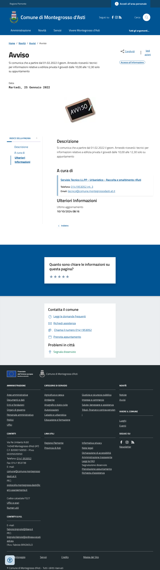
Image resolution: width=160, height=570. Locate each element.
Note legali (87, 448)
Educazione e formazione (57, 420)
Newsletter (125, 447)
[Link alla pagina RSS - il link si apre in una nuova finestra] (120, 17)
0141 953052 (24, 458)
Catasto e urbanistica (55, 415)
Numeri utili (13, 508)
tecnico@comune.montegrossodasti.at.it (91, 191)
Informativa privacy (92, 443)
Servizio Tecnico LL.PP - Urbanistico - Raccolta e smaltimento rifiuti (101, 180)
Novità (42, 30)
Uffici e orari (13, 503)
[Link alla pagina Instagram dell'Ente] (127, 442)
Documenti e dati (16, 400)
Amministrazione (21, 30)
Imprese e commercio (93, 400)
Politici (10, 420)
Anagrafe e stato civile (56, 405)
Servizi (57, 30)
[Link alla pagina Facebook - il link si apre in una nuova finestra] (113, 17)
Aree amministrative (17, 395)
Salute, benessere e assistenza (98, 405)
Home (12, 43)
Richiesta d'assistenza (93, 473)
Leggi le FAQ (88, 461)
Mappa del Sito (91, 557)
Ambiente (49, 400)
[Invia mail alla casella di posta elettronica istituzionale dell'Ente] (24, 474)
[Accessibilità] (9, 560)
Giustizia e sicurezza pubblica (96, 395)
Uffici (9, 425)
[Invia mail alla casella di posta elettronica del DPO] (20, 529)
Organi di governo (16, 410)
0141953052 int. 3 (82, 187)
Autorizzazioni (51, 410)
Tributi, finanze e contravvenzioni (98, 412)
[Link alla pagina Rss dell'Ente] (133, 442)
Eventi (122, 426)
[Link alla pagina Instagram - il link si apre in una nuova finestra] (116, 17)
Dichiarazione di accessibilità (96, 453)
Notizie (123, 395)
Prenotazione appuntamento (97, 469)
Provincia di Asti (52, 448)
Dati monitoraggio (16, 557)
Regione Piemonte (18, 3)
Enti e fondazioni (15, 405)
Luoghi (122, 421)
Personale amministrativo (20, 415)
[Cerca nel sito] (145, 17)
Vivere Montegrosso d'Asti (84, 30)
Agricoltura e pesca (54, 395)
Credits (65, 557)
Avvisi (32, 43)
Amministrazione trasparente (97, 457)
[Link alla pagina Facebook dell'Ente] (121, 442)
